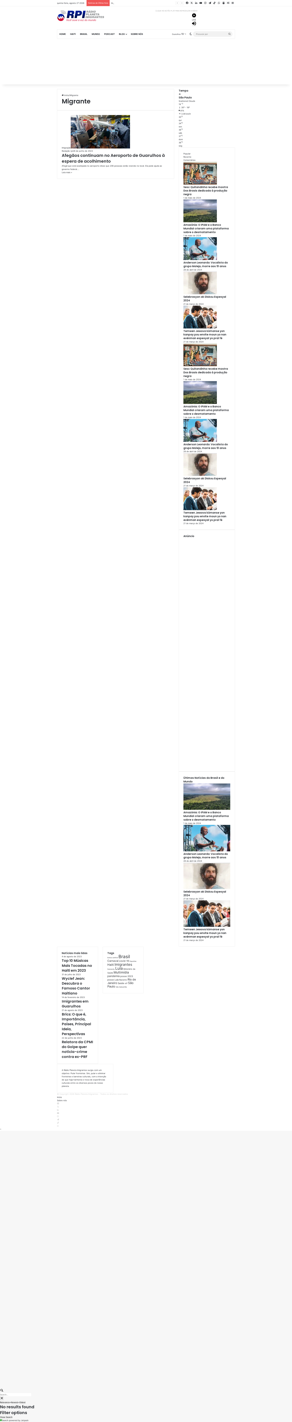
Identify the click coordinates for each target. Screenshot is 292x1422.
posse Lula (113, 979)
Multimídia (121, 972)
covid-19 (124, 961)
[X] (58, 1107)
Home (62, 34)
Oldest (22, 1402)
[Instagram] (58, 1116)
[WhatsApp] (58, 1126)
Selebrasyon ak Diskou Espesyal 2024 (204, 298)
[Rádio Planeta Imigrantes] (85, 15)
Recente (187, 157)
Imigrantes (123, 964)
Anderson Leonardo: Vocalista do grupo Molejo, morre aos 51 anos (143, 3)
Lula (119, 968)
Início (66, 95)
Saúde (121, 983)
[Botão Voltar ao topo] (0, 1129)
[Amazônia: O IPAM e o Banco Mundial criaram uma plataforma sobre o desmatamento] (200, 221)
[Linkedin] (58, 1110)
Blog (122, 34)
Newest (14, 1402)
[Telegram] (58, 1119)
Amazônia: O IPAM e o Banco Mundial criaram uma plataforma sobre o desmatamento (206, 228)
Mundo (96, 34)
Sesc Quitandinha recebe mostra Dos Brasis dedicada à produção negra (205, 190)
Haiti (73, 34)
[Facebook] (58, 1103)
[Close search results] (2, 1398)
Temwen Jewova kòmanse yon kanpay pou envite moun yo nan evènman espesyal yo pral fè (204, 334)
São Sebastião (121, 987)
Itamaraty (111, 969)
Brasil (83, 34)
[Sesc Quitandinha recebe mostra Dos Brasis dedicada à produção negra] (200, 184)
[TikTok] (58, 1123)
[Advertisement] (146, 61)
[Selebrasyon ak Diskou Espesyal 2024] (200, 293)
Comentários (189, 160)
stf (126, 983)
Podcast (109, 34)
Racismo (123, 980)
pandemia (113, 976)
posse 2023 (126, 976)
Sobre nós (137, 34)
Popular (187, 153)
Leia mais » (67, 172)
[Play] (194, 15)
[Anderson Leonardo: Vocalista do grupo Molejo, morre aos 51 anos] (200, 259)
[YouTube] (58, 1113)
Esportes (133, 961)
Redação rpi (67, 151)
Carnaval (112, 960)
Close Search (6, 1417)
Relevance (5, 1402)
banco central (112, 958)
